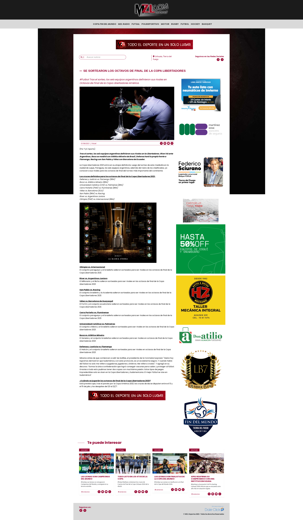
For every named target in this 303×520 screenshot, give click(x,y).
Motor (165, 24)
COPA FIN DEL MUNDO (104, 24)
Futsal (136, 24)
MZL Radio (124, 24)
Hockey (195, 24)
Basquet (207, 24)
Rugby (175, 24)
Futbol (185, 24)
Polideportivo (150, 24)
